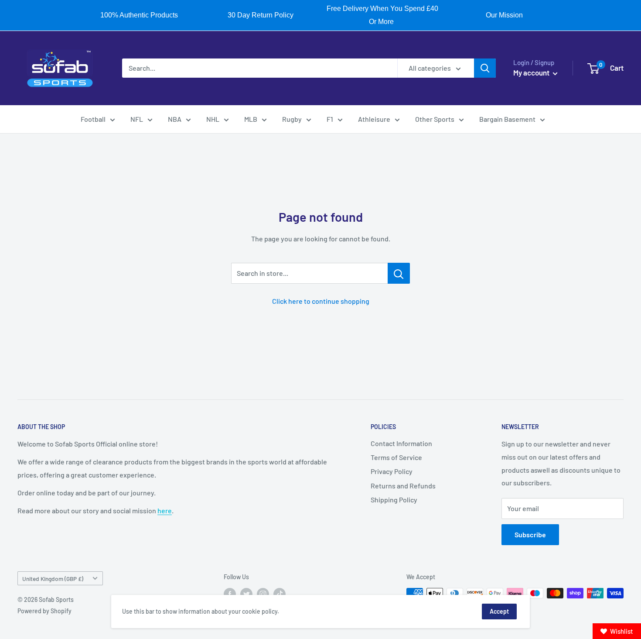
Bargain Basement (507, 119)
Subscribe (530, 534)
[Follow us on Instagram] (263, 594)
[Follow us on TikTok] (279, 594)
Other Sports (434, 119)
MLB (250, 119)
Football (93, 119)
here (164, 510)
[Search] (485, 68)
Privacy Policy (392, 471)
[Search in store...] (399, 273)
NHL (212, 119)
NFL (136, 119)
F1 (330, 119)
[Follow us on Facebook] (230, 594)
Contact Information (401, 443)
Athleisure (374, 119)
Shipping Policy (394, 499)
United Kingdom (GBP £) (52, 578)
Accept (499, 611)
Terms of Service (396, 457)
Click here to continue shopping (320, 301)
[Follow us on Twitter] (246, 594)
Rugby (292, 119)
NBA (174, 119)
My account (532, 72)
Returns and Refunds (403, 485)
